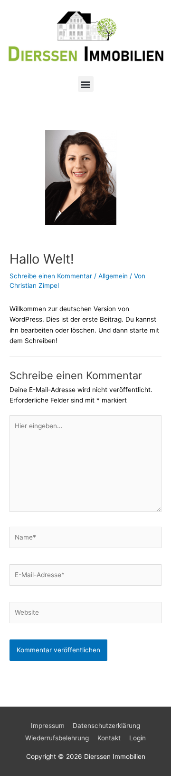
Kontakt (109, 738)
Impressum (48, 725)
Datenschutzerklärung (106, 725)
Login (137, 738)
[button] (86, 84)
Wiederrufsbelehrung (57, 738)
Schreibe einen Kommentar (51, 276)
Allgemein (113, 276)
